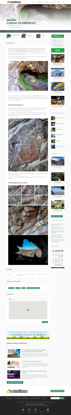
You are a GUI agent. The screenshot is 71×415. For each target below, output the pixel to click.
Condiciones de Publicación (35, 398)
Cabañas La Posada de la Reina (61, 146)
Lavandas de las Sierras (57, 77)
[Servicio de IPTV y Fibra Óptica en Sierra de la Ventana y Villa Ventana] (57, 102)
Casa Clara (43, 34)
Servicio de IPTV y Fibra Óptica (58, 105)
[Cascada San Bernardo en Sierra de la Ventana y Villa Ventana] (57, 206)
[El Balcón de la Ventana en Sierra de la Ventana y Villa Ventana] (57, 192)
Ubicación (22, 31)
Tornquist (35, 404)
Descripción (8, 31)
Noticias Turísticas (57, 50)
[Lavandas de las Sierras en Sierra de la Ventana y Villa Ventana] (57, 74)
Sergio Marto (53, 224)
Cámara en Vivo (58, 36)
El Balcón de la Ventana (57, 196)
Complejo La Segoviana (60, 117)
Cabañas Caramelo (59, 129)
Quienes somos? (9, 398)
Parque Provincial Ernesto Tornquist (59, 166)
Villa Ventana (28, 404)
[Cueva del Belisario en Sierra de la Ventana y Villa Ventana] (57, 178)
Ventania (32, 404)
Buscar (62, 398)
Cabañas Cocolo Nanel (60, 123)
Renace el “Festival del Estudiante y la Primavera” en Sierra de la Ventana (57, 232)
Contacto (43, 398)
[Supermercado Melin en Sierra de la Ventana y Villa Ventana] (57, 88)
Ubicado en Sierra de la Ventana (13, 25)
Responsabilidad (25, 398)
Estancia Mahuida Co (58, 63)
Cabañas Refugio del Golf (60, 134)
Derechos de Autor (17, 398)
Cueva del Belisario (57, 182)
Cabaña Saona (29, 35)
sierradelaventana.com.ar (41, 404)
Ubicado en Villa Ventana (30, 36)
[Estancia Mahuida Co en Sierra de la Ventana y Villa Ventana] (57, 60)
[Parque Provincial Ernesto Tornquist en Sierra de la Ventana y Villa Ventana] (57, 163)
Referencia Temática (15, 31)
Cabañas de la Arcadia (15, 34)
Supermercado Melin (58, 91)
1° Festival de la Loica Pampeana (31, 361)
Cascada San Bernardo (57, 210)
